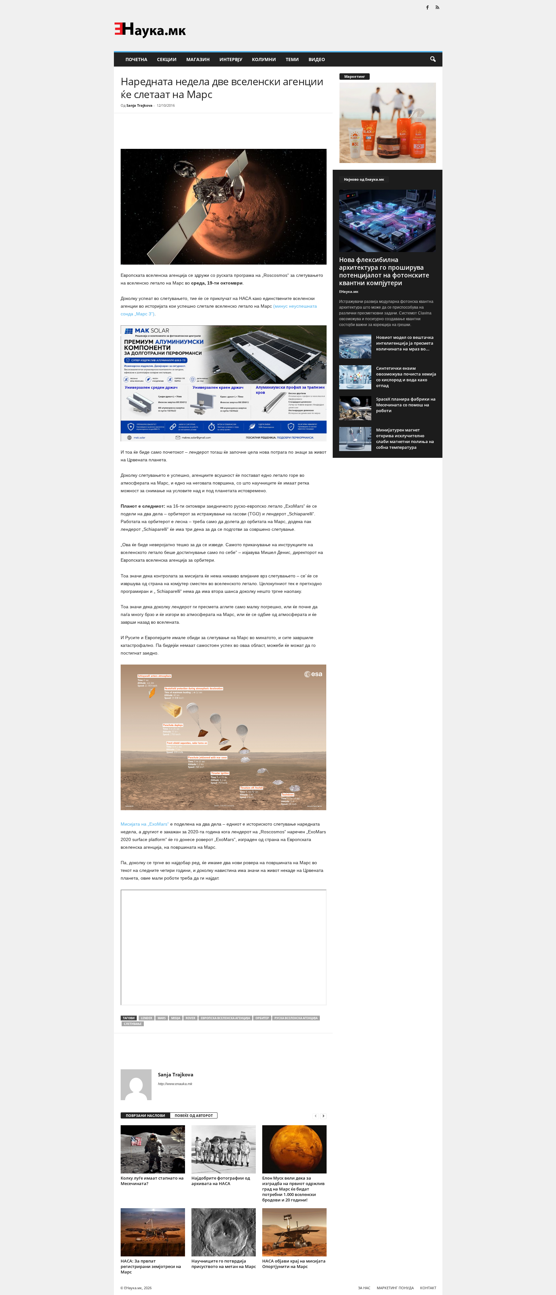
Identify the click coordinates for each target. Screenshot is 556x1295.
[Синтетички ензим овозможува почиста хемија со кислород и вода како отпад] (355, 377)
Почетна (136, 59)
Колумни (264, 59)
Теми (292, 59)
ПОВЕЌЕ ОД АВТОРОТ (194, 1115)
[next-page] (323, 1115)
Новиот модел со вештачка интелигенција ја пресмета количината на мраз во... (405, 343)
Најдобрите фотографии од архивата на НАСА (220, 1180)
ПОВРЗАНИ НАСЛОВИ (145, 1115)
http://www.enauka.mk (175, 1084)
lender (146, 1018)
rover (190, 1018)
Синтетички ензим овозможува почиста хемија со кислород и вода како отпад (406, 376)
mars (162, 1018)
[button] (433, 59)
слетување (133, 1024)
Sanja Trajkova (139, 105)
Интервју (230, 59)
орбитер (262, 1018)
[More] (180, 132)
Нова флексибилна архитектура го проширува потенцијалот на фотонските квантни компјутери (384, 271)
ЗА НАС (364, 1287)
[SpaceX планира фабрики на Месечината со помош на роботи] (355, 408)
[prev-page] (315, 1115)
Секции (167, 59)
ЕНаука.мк (348, 291)
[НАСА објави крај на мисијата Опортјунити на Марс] (294, 1232)
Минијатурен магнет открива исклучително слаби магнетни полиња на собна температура (405, 438)
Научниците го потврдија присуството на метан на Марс (223, 1263)
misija (175, 1018)
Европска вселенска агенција (225, 1018)
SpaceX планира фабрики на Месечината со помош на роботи (406, 404)
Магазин (198, 59)
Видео (317, 59)
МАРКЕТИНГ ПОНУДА (395, 1287)
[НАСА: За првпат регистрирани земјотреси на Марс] (153, 1232)
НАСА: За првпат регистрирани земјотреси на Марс (151, 1266)
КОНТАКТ (428, 1287)
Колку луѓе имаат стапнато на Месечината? (152, 1180)
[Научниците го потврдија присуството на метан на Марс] (223, 1232)
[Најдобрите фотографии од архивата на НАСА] (223, 1149)
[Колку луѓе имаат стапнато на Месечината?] (153, 1149)
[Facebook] (427, 8)
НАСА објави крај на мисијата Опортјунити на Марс (294, 1263)
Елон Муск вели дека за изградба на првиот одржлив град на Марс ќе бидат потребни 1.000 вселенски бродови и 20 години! (293, 1189)
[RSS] (437, 8)
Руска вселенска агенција (296, 1018)
